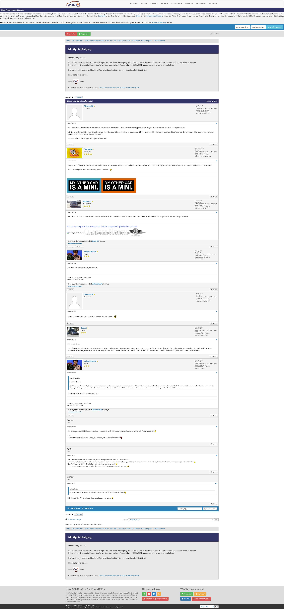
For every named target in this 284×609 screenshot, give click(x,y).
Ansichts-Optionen (211, 101)
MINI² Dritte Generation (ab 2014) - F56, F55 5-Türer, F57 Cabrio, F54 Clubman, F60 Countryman (118, 40)
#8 (216, 427)
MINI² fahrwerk (160, 40)
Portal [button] (133, 3)
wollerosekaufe (90, 252)
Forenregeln (187, 594)
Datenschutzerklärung (154, 16)
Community (102, 16)
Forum (144, 3)
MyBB (93, 605)
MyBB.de (81, 605)
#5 (216, 311)
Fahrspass (88, 149)
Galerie (165, 3)
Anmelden (71, 34)
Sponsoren (202, 3)
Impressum (201, 594)
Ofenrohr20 (88, 106)
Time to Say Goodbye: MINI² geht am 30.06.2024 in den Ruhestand (119, 87)
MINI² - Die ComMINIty (74, 40)
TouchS (84, 328)
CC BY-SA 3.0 (104, 607)
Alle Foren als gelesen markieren (156, 599)
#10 (216, 483)
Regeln (138, 16)
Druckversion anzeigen (74, 519)
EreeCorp (88, 607)
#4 (216, 263)
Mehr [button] (213, 3)
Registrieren (85, 34)
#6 (216, 339)
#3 (216, 212)
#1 (216, 123)
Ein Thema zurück (74, 508)
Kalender (190, 3)
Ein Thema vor (87, 508)
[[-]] (67, 241)
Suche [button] (153, 3)
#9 (216, 455)
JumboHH (87, 201)
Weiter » (79, 97)
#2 (216, 161)
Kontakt (186, 599)
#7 (216, 373)
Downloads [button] (176, 3)
